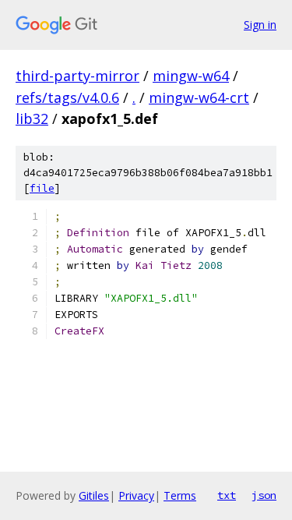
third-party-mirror (77, 75)
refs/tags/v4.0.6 (67, 97)
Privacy (136, 495)
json (264, 495)
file (42, 188)
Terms (180, 495)
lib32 (32, 118)
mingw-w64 (191, 75)
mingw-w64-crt (199, 97)
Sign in (260, 24)
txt (226, 495)
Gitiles (94, 495)
